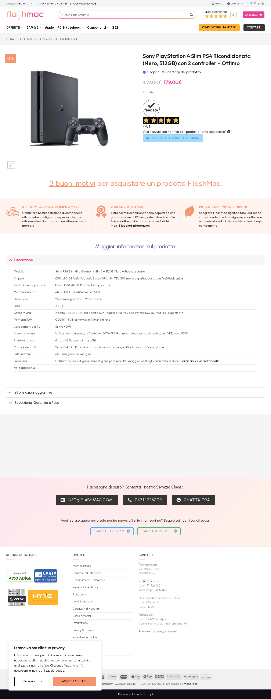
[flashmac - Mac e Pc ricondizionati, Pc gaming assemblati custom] (29, 14)
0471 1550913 (160, 590)
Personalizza (33, 681)
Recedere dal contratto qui (135, 694)
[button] (233, 15)
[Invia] (191, 14)
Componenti (96, 27)
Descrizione (23, 260)
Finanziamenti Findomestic (89, 580)
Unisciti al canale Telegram (175, 138)
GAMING (32, 27)
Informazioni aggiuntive (33, 392)
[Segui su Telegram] (262, 4)
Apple (49, 27)
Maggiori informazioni (134, 225)
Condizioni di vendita (86, 608)
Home (10, 39)
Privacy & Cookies (83, 630)
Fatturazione (80, 623)
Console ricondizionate (58, 39)
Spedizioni (79, 594)
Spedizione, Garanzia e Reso (36, 402)
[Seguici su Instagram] (255, 4)
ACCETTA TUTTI (74, 681)
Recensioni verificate (85, 587)
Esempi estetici (82, 565)
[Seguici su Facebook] (251, 4)
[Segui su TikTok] (259, 4)
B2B (115, 27)
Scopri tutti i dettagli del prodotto (174, 72)
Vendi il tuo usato (83, 601)
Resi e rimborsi (82, 616)
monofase (191, 683)
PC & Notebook (69, 27)
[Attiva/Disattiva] (10, 260)
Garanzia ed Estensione (87, 573)
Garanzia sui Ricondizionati (199, 361)
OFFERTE (13, 27)
